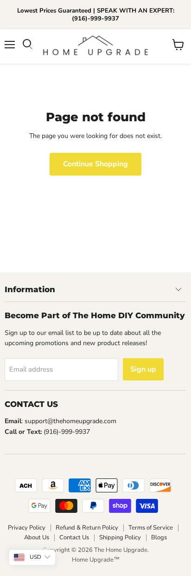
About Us (36, 537)
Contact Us (74, 537)
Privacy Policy (26, 528)
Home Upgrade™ (96, 560)
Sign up (143, 369)
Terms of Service (150, 528)
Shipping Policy (120, 537)
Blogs (159, 537)
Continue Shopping (95, 164)
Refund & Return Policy (87, 528)
